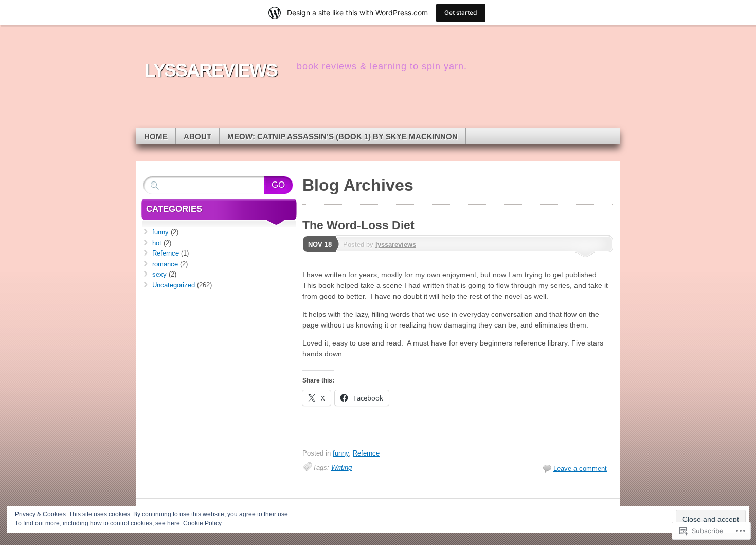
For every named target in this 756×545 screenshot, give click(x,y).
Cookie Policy (202, 523)
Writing (341, 467)
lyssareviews (395, 244)
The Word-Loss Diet (358, 225)
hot (156, 243)
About (197, 136)
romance (165, 264)
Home (156, 136)
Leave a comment (580, 469)
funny (341, 453)
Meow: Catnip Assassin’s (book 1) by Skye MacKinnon (342, 136)
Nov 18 (320, 244)
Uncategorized (173, 285)
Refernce (366, 453)
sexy (159, 274)
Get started (460, 12)
